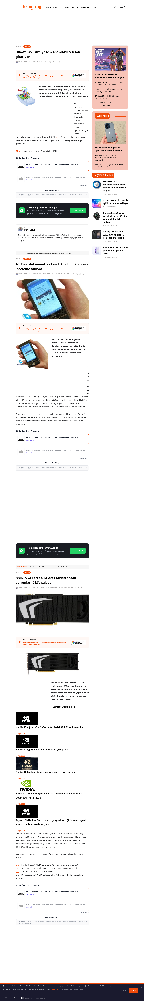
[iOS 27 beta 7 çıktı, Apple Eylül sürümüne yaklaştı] (96, 203)
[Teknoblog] (32, 7)
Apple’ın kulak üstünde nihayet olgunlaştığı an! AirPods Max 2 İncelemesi (106, 157)
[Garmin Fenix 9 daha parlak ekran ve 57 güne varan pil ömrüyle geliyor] (96, 215)
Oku (18, 151)
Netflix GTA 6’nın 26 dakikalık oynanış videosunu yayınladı (109, 104)
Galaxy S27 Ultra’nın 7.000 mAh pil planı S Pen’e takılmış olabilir (114, 234)
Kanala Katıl (77, 210)
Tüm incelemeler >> (120, 116)
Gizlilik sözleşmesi (66, 989)
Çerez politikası (78, 989)
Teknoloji (27, 46)
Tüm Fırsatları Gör (51, 190)
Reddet (124, 990)
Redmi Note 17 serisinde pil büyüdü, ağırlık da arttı (115, 250)
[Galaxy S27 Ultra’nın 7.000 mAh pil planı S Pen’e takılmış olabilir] (96, 234)
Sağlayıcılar (55, 989)
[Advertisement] (52, 488)
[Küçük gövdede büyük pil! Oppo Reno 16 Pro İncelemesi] (110, 132)
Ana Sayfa (18, 46)
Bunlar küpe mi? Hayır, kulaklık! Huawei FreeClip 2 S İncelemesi (109, 165)
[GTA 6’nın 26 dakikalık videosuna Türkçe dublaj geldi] (110, 59)
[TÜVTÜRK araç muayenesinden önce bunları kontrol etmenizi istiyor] (96, 184)
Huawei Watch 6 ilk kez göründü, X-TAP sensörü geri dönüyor (109, 90)
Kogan (58, 137)
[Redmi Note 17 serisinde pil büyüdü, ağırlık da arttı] (96, 250)
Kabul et (133, 990)
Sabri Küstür (23, 62)
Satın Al (29, 167)
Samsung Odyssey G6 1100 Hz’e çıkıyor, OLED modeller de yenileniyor (109, 83)
